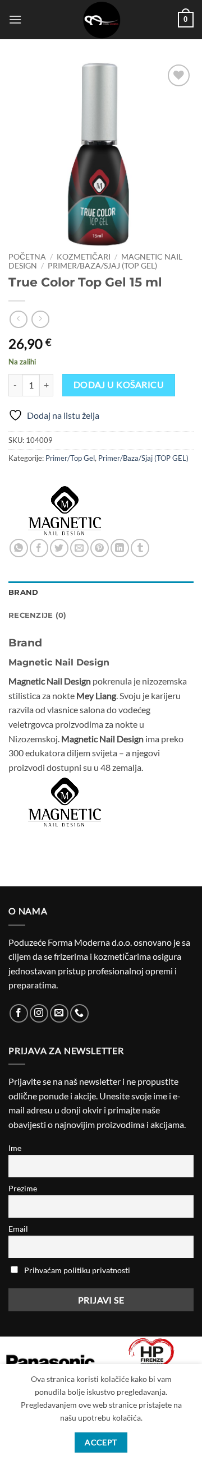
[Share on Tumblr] (140, 548)
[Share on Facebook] (39, 548)
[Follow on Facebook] (19, 1013)
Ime (14, 1148)
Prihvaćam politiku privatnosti (77, 1270)
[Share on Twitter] (59, 548)
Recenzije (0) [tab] (37, 615)
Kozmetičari (84, 256)
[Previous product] (40, 319)
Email (18, 1228)
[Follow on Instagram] (39, 1013)
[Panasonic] (50, 1362)
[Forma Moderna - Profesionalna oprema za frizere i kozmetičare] (101, 19)
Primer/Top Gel (70, 458)
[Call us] (79, 1013)
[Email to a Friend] (79, 548)
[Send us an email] (59, 1013)
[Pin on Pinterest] (99, 548)
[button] (15, 19)
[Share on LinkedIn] (120, 548)
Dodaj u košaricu (119, 385)
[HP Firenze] (151, 1359)
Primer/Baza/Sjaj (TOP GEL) (102, 265)
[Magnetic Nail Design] (64, 511)
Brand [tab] (23, 592)
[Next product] (18, 319)
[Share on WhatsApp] (19, 548)
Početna (27, 256)
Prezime (22, 1188)
